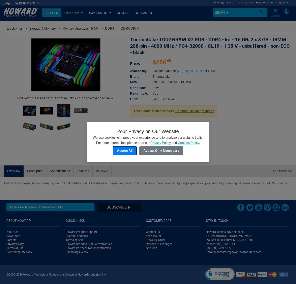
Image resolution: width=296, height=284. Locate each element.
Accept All (124, 150)
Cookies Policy (188, 143)
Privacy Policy (160, 143)
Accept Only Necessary (161, 150)
